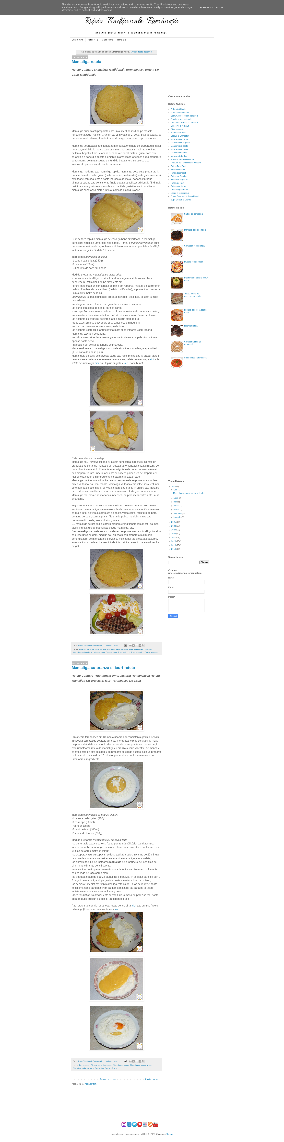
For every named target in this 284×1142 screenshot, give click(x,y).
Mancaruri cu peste (179, 149)
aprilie (177, 506)
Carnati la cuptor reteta (194, 246)
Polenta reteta (111, 652)
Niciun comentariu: (113, 645)
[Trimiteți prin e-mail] (130, 645)
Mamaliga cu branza (121, 1065)
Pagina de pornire (108, 1079)
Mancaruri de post (179, 153)
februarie (178, 513)
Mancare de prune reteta (195, 230)
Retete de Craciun (179, 176)
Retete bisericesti (178, 173)
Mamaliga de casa (99, 649)
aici (152, 359)
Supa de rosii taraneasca (195, 358)
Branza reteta (84, 1065)
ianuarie (177, 517)
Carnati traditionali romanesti (192, 343)
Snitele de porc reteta (193, 214)
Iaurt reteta (107, 1065)
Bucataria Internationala (181, 119)
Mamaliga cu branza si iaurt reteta (103, 667)
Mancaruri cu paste (179, 146)
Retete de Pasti (177, 183)
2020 (173, 541)
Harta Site (121, 40)
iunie (176, 498)
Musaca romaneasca (193, 262)
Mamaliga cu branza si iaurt (141, 1065)
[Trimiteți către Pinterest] (142, 645)
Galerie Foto (107, 40)
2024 (173, 526)
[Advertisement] (193, 68)
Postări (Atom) (90, 1084)
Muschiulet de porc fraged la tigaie (188, 493)
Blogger (169, 1134)
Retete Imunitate (178, 169)
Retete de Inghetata (179, 179)
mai (175, 502)
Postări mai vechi (153, 1079)
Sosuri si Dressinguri (180, 193)
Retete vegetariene (179, 190)
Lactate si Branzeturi (180, 136)
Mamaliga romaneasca (143, 649)
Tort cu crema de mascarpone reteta (192, 295)
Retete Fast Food (178, 166)
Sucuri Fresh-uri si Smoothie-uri (185, 196)
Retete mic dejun (178, 186)
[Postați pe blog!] (133, 645)
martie (177, 509)
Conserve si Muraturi (180, 126)
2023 (173, 530)
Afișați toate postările (141, 52)
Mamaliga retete (127, 649)
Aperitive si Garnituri (180, 112)
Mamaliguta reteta (98, 652)
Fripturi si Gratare (178, 132)
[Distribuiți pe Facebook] (139, 645)
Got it (219, 7)
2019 (173, 545)
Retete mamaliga (137, 652)
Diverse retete (85, 649)
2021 (173, 537)
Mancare (90, 1068)
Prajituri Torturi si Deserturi (182, 159)
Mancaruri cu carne (179, 139)
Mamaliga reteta (86, 61)
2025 (173, 522)
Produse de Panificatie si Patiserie (186, 163)
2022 (173, 534)
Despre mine (77, 40)
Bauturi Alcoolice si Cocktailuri (184, 116)
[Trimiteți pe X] (136, 645)
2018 (173, 549)
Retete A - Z (93, 40)
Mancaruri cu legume (180, 143)
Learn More (206, 7)
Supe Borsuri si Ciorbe (181, 200)
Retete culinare (124, 652)
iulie (176, 490)
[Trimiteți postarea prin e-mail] (125, 645)
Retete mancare (151, 652)
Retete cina (99, 1068)
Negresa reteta (191, 326)
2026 (173, 486)
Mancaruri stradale (179, 156)
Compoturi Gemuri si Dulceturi (184, 122)
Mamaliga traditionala (81, 652)
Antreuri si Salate (178, 109)
